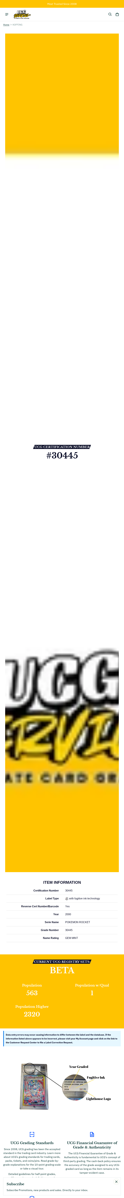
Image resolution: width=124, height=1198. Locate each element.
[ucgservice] (22, 14)
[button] (110, 14)
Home (6, 24)
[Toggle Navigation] (6, 14)
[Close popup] (116, 1182)
